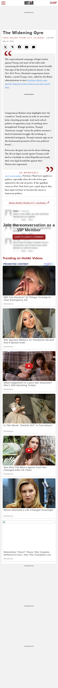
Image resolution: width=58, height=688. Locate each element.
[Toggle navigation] (3, 3)
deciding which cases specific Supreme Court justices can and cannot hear (27, 84)
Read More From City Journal (28, 203)
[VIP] (53, 3)
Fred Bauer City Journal (24, 38)
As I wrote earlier (13, 175)
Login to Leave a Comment (29, 237)
